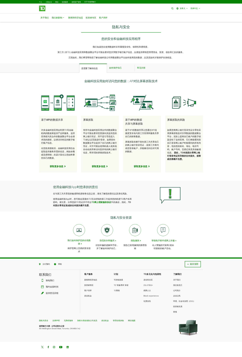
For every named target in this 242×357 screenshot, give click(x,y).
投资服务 (65, 2)
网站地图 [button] (131, 320)
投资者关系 (177, 306)
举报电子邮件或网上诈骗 (163, 241)
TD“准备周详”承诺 (121, 285)
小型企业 (49, 2)
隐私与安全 (43, 320)
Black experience (151, 296)
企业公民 (177, 296)
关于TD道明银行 (90, 2)
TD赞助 (117, 290)
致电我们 (50, 280)
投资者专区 (91, 18)
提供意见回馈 (52, 293)
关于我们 (44, 18)
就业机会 (88, 296)
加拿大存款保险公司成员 (87, 320)
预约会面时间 (52, 287)
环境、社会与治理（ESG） (184, 301)
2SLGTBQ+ (148, 285)
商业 (56, 2)
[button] (172, 8)
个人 (40, 2)
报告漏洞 (135, 241)
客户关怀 (103, 18)
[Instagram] (54, 347)
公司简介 (177, 290)
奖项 (175, 312)
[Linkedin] (68, 347)
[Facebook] (48, 347)
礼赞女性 (147, 301)
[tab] (93, 68)
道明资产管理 (76, 2)
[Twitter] (42, 347)
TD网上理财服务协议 (101, 202)
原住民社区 (148, 280)
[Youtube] (60, 347)
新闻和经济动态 (75, 18)
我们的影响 (57, 18)
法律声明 (56, 320)
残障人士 (147, 290)
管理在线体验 (118, 320)
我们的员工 (177, 285)
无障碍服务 (68, 320)
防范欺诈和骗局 (107, 241)
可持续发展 (118, 280)
